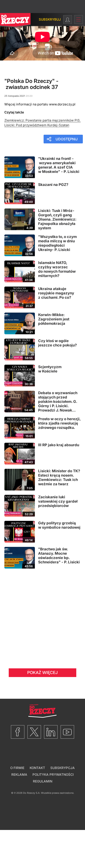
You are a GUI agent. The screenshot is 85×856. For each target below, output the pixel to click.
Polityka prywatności (53, 774)
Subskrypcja (62, 768)
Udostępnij (67, 139)
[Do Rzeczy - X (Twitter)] (34, 732)
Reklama (19, 774)
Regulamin (42, 781)
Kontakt (37, 768)
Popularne (14, 63)
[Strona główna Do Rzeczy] (15, 21)
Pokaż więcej (42, 672)
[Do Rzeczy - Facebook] (17, 732)
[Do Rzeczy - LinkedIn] (51, 732)
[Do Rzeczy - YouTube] (67, 732)
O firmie (17, 768)
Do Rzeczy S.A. (31, 792)
